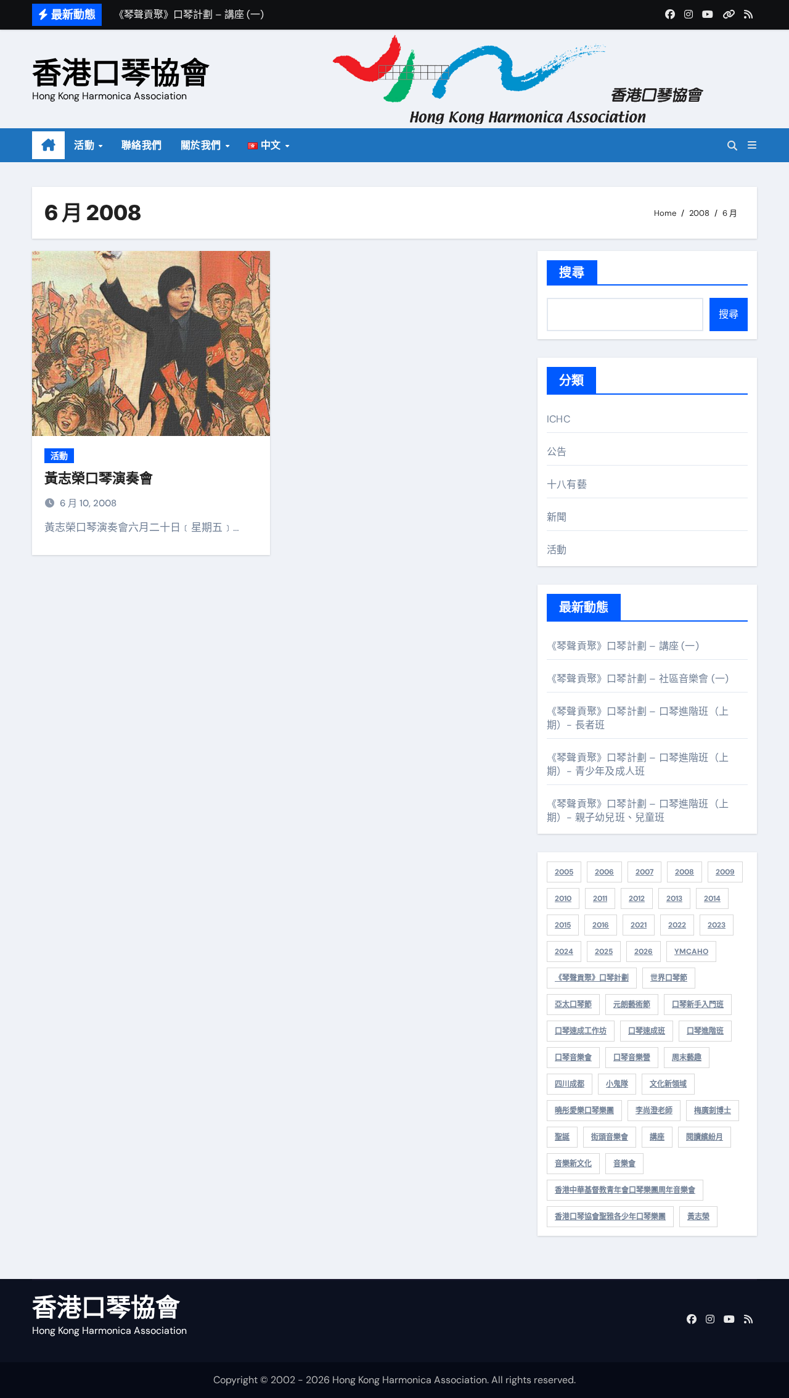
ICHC (558, 419)
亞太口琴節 (573, 1004)
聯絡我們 (141, 145)
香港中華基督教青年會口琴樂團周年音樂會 (625, 1190)
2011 (600, 898)
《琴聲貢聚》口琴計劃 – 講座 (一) (623, 645)
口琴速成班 (646, 1031)
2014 (712, 898)
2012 (637, 898)
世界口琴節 (668, 978)
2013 (674, 898)
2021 (639, 925)
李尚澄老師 (654, 1111)
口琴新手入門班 (698, 1004)
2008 (684, 872)
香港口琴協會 (121, 72)
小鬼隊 (617, 1084)
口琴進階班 (705, 1031)
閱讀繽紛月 (704, 1137)
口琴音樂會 (573, 1058)
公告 (556, 451)
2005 (564, 872)
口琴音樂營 (631, 1058)
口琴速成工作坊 (581, 1031)
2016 (600, 925)
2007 (644, 872)
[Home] (48, 145)
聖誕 (562, 1137)
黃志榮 (698, 1217)
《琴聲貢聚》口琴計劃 (592, 978)
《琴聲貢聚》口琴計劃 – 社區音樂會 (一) (638, 678)
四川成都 (569, 1084)
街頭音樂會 (609, 1137)
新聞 (556, 517)
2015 (563, 925)
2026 (643, 951)
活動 (85, 145)
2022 (677, 925)
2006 (604, 872)
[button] (752, 145)
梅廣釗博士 (712, 1111)
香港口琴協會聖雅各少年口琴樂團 (610, 1217)
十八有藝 (567, 484)
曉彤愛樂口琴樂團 (584, 1111)
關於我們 (202, 145)
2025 (604, 951)
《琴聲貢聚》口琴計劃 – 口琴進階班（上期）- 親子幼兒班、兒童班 (638, 810)
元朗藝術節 (631, 1004)
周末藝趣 (686, 1058)
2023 (717, 925)
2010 (563, 898)
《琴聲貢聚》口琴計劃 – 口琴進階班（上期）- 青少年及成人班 (638, 764)
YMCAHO (691, 951)
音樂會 (624, 1164)
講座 (657, 1137)
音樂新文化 (573, 1164)
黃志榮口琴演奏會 (98, 478)
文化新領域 (668, 1084)
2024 (564, 951)
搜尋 (572, 272)
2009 (725, 872)
